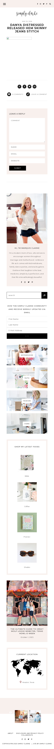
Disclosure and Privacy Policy (30, 733)
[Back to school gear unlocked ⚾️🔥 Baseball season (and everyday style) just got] (35, 716)
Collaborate (27, 735)
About (10, 733)
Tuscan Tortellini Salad (31, 629)
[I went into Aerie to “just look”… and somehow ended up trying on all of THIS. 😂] (6, 716)
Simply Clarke (27, 13)
